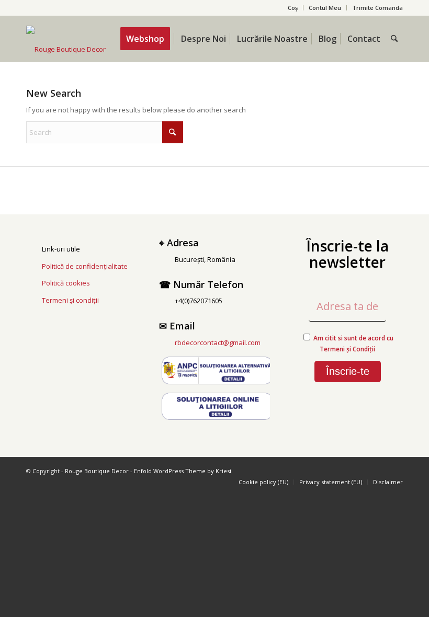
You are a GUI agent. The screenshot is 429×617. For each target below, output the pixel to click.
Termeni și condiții (70, 300)
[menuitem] (293, 7)
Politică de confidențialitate (85, 266)
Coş (293, 8)
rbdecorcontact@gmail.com (218, 342)
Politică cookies (66, 283)
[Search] (394, 38)
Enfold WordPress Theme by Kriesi (182, 471)
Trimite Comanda (377, 8)
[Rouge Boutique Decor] (66, 49)
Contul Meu (325, 8)
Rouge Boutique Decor (97, 471)
